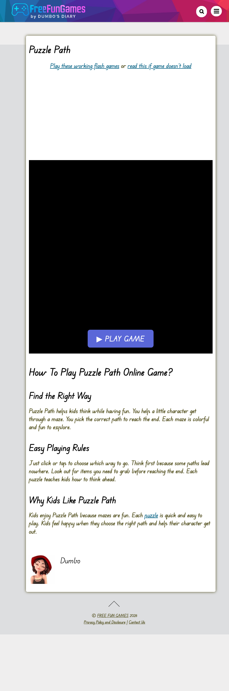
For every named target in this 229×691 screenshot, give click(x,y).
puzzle (151, 515)
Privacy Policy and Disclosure (105, 622)
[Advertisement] (121, 111)
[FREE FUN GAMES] (48, 15)
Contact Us (137, 622)
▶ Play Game (121, 338)
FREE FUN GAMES (113, 615)
